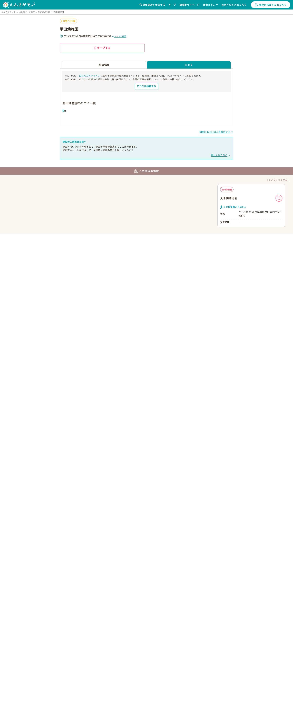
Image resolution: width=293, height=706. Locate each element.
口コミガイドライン (89, 75)
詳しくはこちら (219, 155)
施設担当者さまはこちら (273, 4)
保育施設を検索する (154, 4)
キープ (172, 4)
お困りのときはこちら (234, 4)
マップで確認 (120, 36)
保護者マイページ (190, 4)
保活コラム (209, 4)
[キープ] (279, 198)
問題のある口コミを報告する (214, 131)
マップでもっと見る (276, 179)
